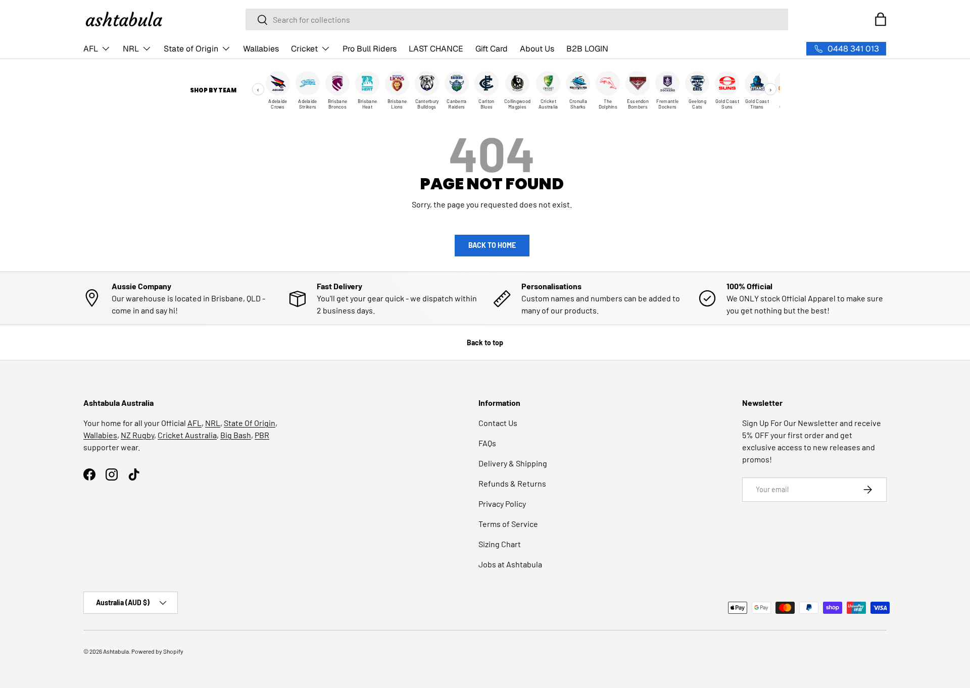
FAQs (487, 443)
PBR (262, 435)
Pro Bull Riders (370, 48)
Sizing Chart (499, 544)
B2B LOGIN (587, 48)
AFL (90, 48)
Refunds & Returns (512, 483)
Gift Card (491, 48)
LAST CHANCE (436, 48)
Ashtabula (116, 651)
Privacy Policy (502, 503)
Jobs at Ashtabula (510, 564)
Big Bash (235, 435)
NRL (131, 48)
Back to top (485, 342)
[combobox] (517, 19)
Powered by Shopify (157, 651)
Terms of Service (508, 523)
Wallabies (261, 48)
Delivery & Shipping (512, 463)
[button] (880, 19)
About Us (537, 48)
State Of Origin (249, 423)
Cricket (304, 48)
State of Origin (191, 48)
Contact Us (497, 423)
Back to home (492, 245)
